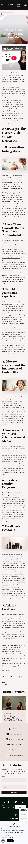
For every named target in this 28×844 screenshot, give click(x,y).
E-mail (3, 784)
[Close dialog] (27, 808)
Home (2, 12)
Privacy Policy (11, 837)
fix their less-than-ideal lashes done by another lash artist (12, 251)
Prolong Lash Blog (9, 12)
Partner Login (20, 807)
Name (3, 776)
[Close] (26, 822)
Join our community (8, 807)
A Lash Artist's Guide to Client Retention (11, 14)
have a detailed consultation (11, 258)
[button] (2, 5)
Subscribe (14, 792)
